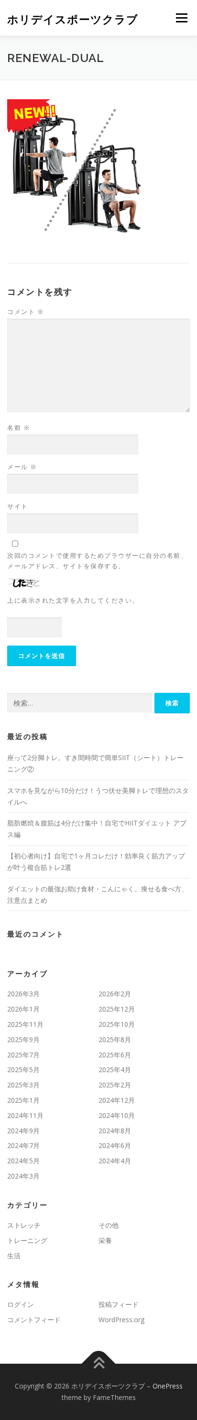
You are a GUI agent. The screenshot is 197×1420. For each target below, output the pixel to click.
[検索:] (79, 703)
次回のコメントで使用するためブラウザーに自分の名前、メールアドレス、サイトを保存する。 (97, 560)
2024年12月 (116, 1100)
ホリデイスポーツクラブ (72, 18)
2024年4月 (114, 1160)
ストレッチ (24, 1225)
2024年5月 (23, 1160)
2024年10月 (116, 1115)
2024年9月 (23, 1130)
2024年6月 (114, 1145)
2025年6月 (114, 1054)
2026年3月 (23, 993)
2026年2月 (114, 993)
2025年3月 (23, 1084)
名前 (18, 427)
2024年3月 (23, 1175)
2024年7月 (23, 1145)
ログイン (20, 1304)
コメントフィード (34, 1319)
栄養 (105, 1240)
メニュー (181, 18)
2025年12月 (116, 1008)
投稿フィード (118, 1304)
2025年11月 (25, 1024)
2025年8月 (114, 1039)
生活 (14, 1255)
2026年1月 (23, 1008)
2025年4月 (114, 1069)
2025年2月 (114, 1084)
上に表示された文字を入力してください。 (73, 600)
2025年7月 (23, 1054)
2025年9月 (23, 1039)
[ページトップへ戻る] (99, 1364)
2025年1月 (23, 1100)
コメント (25, 311)
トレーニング (27, 1240)
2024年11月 (25, 1115)
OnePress (168, 1385)
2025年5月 (23, 1069)
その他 (108, 1225)
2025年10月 (116, 1024)
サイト (17, 506)
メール (22, 466)
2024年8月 (114, 1130)
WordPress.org (121, 1319)
